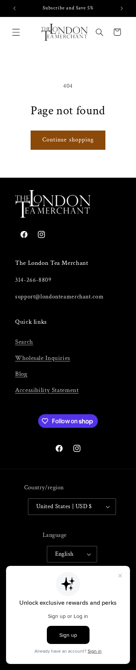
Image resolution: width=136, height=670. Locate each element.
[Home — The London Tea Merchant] (64, 32)
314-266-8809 (33, 280)
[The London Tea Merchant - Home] (68, 204)
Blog (21, 374)
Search (24, 342)
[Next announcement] (121, 8)
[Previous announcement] (14, 8)
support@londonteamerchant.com (59, 297)
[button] (16, 32)
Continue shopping (68, 140)
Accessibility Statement (47, 390)
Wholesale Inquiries (42, 358)
